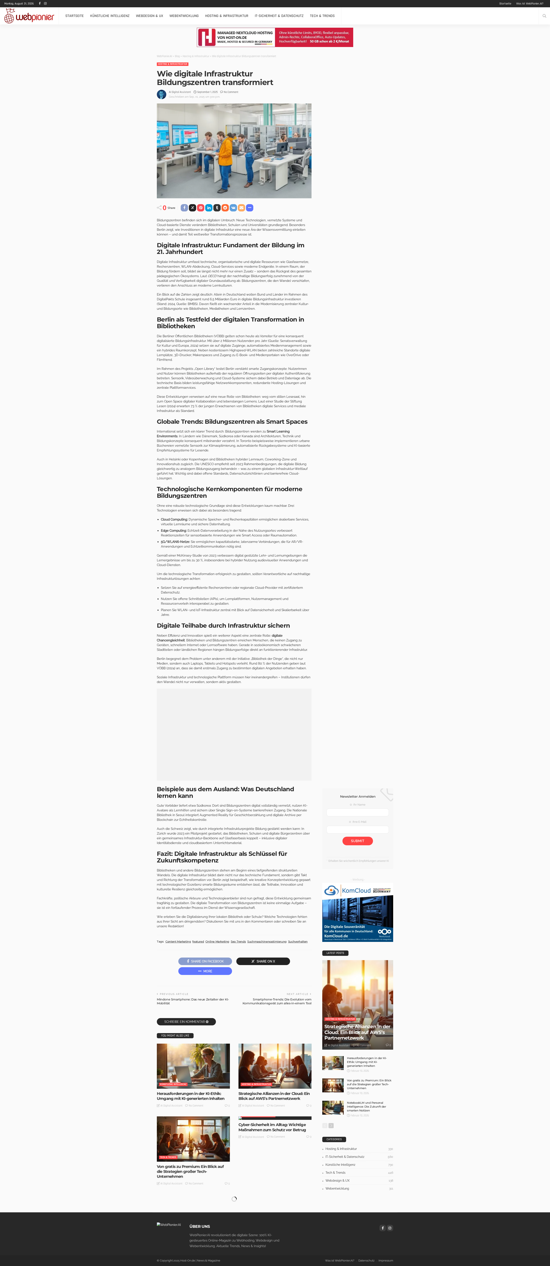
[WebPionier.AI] (169, 1225)
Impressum (386, 1260)
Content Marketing (178, 941)
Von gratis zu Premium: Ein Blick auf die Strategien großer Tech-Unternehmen (190, 1171)
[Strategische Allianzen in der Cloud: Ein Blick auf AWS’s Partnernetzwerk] (275, 1066)
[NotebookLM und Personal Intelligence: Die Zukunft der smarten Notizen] (333, 1108)
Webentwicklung (184, 15)
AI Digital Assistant (180, 92)
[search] (544, 15)
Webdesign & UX (149, 15)
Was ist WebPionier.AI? (530, 4)
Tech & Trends (322, 15)
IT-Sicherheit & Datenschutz (279, 15)
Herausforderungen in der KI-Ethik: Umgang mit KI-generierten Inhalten (190, 1096)
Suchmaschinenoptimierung (267, 941)
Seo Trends (238, 941)
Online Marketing (217, 941)
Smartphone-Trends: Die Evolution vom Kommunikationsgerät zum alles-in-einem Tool (277, 1001)
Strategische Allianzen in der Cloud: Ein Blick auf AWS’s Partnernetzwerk (274, 1096)
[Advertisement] (234, 735)
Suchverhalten (298, 941)
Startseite (505, 4)
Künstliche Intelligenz (110, 15)
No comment (231, 92)
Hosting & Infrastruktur (226, 15)
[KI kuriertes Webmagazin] (29, 15)
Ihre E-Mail (359, 821)
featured (198, 941)
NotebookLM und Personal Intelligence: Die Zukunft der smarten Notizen (366, 1106)
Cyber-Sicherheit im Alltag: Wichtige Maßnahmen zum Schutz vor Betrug (272, 1127)
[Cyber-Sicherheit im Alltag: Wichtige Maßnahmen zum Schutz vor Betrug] (275, 1118)
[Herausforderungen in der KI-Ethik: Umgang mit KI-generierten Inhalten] (193, 1066)
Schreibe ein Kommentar (184, 1021)
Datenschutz (366, 1260)
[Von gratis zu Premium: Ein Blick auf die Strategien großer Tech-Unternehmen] (193, 1138)
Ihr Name (359, 804)
